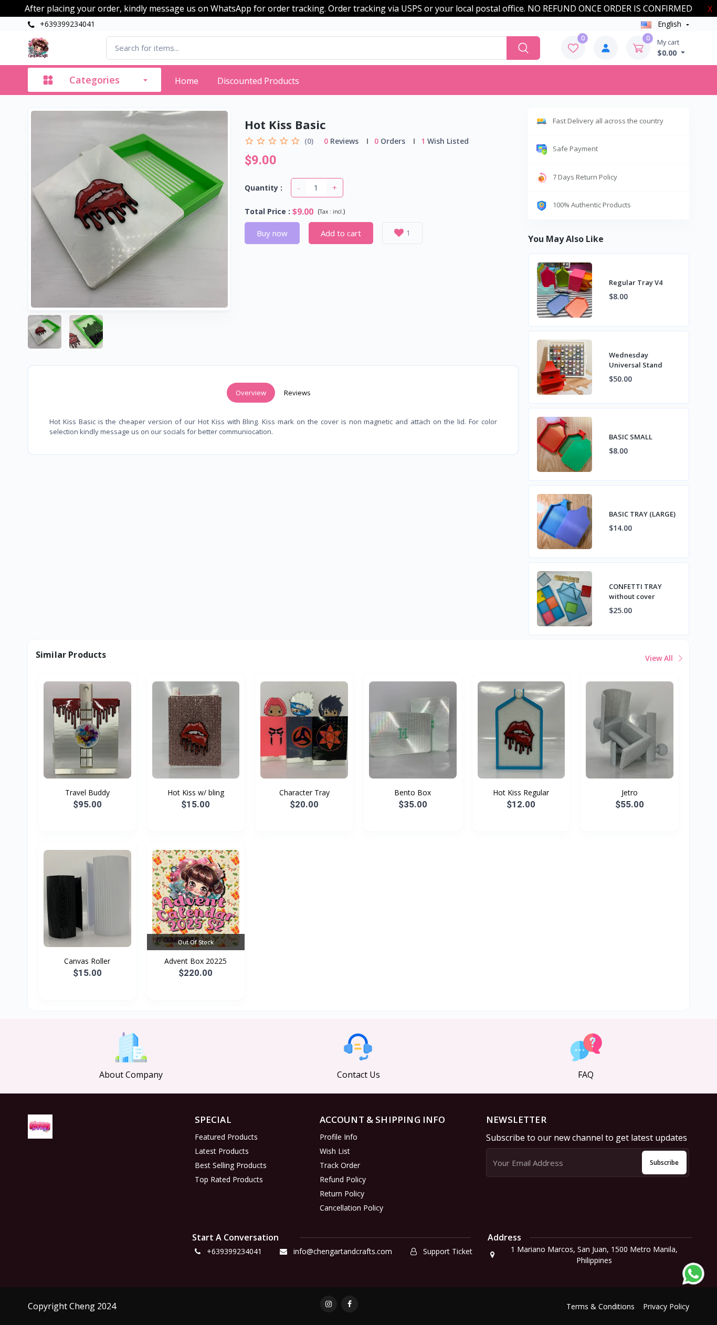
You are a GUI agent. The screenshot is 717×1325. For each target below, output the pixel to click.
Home (186, 81)
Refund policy (343, 1179)
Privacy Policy (666, 1306)
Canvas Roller (87, 961)
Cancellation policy (351, 1208)
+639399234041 (66, 24)
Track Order (340, 1165)
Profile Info (338, 1137)
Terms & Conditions (600, 1306)
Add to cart (341, 233)
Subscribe (664, 1162)
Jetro (629, 792)
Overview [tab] (251, 392)
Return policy (342, 1193)
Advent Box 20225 (195, 961)
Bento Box (412, 792)
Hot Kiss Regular (521, 792)
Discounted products (258, 81)
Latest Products (222, 1151)
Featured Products (226, 1137)
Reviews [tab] (297, 392)
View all (660, 658)
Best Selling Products (231, 1165)
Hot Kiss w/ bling (195, 792)
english (669, 24)
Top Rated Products (229, 1179)
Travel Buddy (87, 792)
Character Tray (304, 792)
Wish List (335, 1151)
